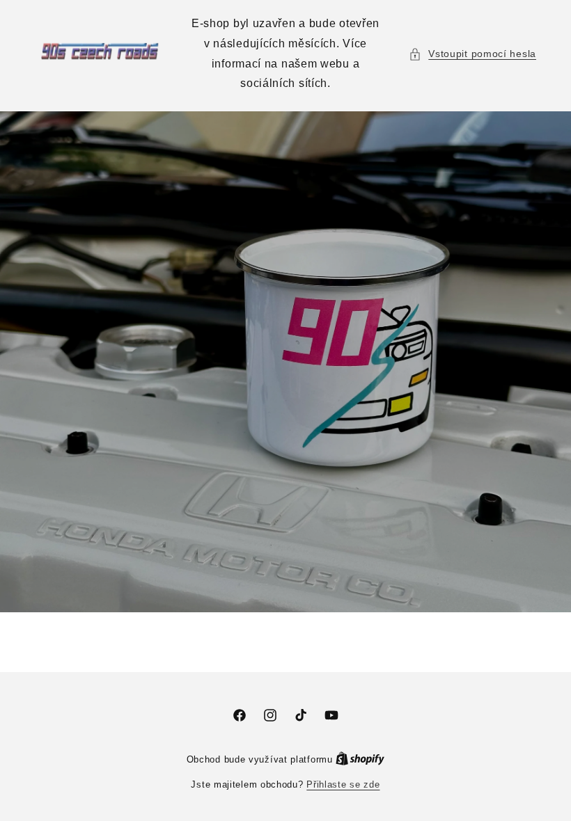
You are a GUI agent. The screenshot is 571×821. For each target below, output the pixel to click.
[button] (472, 54)
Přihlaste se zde (343, 784)
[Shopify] (360, 759)
